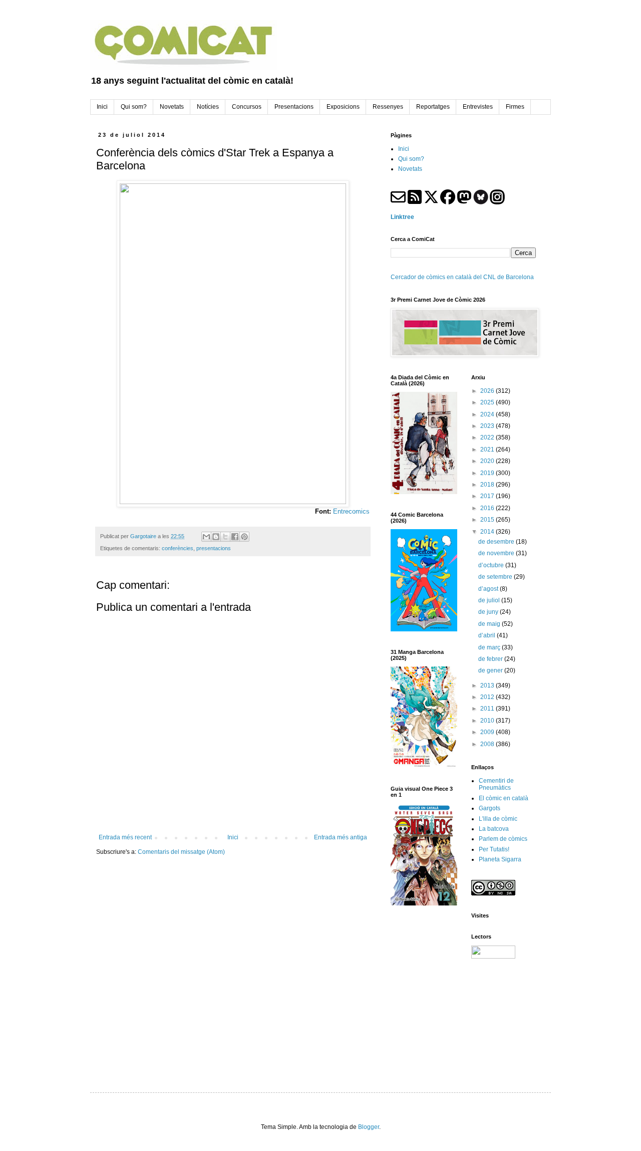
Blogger (368, 1126)
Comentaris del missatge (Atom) (181, 851)
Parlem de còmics (503, 838)
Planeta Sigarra (500, 859)
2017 (488, 496)
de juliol (489, 600)
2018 (488, 484)
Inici (232, 837)
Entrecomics (351, 511)
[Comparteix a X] (225, 537)
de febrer (491, 658)
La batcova (494, 828)
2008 (488, 744)
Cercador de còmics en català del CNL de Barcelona (462, 277)
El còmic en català (503, 798)
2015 (488, 519)
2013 (488, 685)
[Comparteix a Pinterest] (244, 537)
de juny (489, 611)
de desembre (497, 541)
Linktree (402, 216)
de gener (491, 670)
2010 (488, 720)
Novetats (410, 168)
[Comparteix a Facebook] (235, 537)
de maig (490, 623)
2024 (488, 414)
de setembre (496, 576)
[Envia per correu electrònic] (206, 537)
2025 (488, 402)
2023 (488, 425)
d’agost (489, 588)
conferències (177, 548)
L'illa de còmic (498, 818)
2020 (488, 461)
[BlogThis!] (216, 537)
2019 (488, 473)
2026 (488, 390)
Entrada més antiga (340, 837)
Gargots (489, 808)
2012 (488, 697)
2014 (488, 531)
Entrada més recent (125, 837)
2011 (488, 708)
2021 (488, 449)
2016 (488, 508)
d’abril (487, 635)
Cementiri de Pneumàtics (496, 784)
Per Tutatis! (494, 849)
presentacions (213, 548)
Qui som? (411, 158)
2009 (488, 732)
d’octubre (491, 565)
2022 (488, 437)
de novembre (497, 553)
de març (490, 647)
